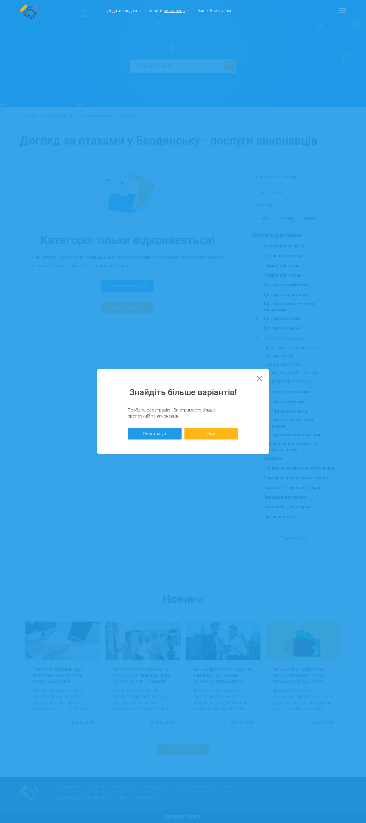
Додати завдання (124, 10)
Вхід (201, 10)
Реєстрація (219, 10)
